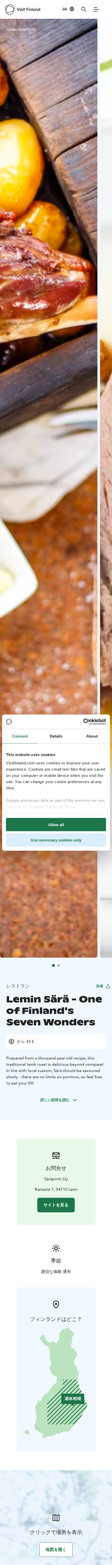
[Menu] (96, 9)
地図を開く (56, 1549)
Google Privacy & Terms (52, 806)
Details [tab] (56, 736)
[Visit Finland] (22, 9)
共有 (99, 986)
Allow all (56, 824)
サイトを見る (56, 1204)
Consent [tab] (20, 736)
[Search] (84, 9)
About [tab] (92, 736)
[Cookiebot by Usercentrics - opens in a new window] (83, 721)
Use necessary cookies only (56, 840)
